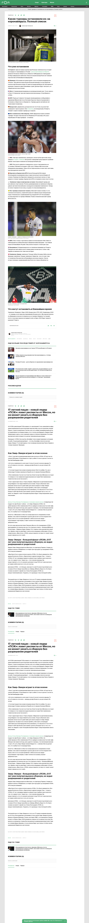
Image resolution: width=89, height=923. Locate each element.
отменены (30, 108)
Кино (22, 6)
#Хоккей (39, 338)
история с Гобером (18, 159)
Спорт (37, 2)
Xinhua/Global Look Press (14, 155)
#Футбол (45, 338)
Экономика (4, 6)
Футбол (29, 6)
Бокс (58, 6)
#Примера (19, 338)
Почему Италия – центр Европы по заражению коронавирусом (34, 362)
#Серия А (25, 338)
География (44, 6)
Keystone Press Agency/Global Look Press (18, 62)
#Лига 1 (24, 603)
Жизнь (52, 2)
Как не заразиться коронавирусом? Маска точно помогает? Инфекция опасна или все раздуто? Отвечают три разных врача (33, 377)
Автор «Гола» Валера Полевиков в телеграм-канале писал (25, 502)
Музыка (36, 6)
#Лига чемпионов (16, 603)
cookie (45, 920)
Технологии (14, 6)
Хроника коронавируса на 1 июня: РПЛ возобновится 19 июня (34, 348)
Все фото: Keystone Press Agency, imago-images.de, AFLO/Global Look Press (26, 597)
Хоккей (65, 6)
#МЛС (30, 338)
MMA (52, 6)
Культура (44, 2)
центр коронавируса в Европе (40, 71)
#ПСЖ (9, 603)
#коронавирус (12, 338)
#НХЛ (34, 338)
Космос (72, 6)
